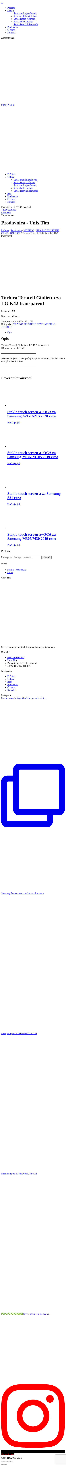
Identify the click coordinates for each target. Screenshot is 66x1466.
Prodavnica (16, 230)
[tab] (36, 332)
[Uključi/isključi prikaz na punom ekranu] (8, 1461)
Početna (5, 230)
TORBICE (15, 233)
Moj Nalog (8, 104)
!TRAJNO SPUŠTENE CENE (28, 324)
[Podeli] (5, 1461)
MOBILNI (28, 230)
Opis (9, 332)
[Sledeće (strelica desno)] (5, 1464)
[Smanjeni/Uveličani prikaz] (11, 1461)
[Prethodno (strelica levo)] (2, 1464)
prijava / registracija (16, 569)
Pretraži (46, 557)
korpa (10, 572)
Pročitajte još (13, 422)
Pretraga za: (7, 557)
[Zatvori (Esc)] (2, 1461)
